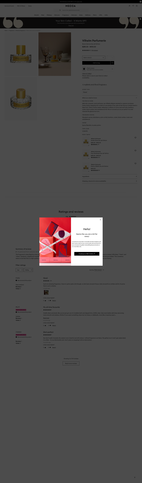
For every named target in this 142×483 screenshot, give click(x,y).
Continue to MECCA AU (86, 254)
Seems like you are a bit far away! (86, 235)
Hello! (86, 229)
